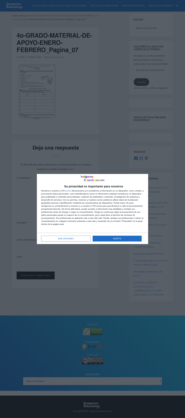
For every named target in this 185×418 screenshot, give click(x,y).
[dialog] (92, 209)
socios (68, 191)
